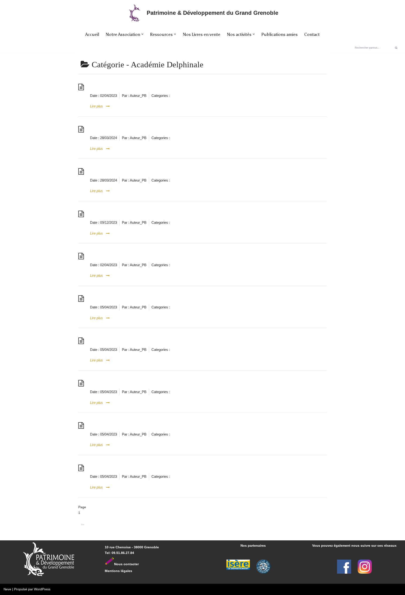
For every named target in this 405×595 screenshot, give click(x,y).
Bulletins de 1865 (114, 467)
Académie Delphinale (187, 96)
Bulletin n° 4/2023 (115, 213)
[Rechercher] (396, 47)
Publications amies (279, 34)
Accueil (92, 34)
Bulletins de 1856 (114, 298)
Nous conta (123, 564)
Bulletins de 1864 (114, 425)
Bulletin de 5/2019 (115, 129)
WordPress (42, 589)
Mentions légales (118, 571)
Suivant (86, 535)
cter (136, 564)
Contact (312, 34)
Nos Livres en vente (201, 34)
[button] (142, 34)
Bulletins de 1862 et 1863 (125, 383)
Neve (7, 589)
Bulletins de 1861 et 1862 (125, 340)
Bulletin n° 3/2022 (115, 171)
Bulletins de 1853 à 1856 (124, 256)
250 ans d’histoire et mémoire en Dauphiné (149, 87)
